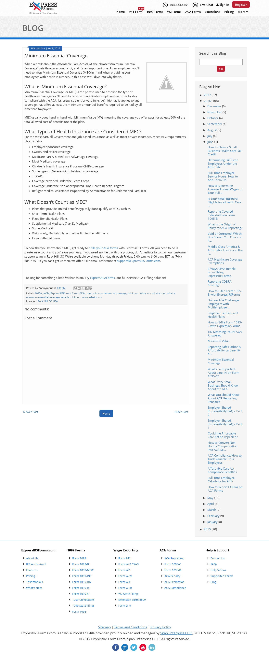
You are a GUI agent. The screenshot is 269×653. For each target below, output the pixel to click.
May (210, 498)
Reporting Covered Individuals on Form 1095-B (221, 214)
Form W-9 (124, 605)
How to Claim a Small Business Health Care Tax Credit (224, 150)
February (213, 516)
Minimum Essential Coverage (221, 361)
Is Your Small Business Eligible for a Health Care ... (224, 202)
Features (32, 570)
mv (149, 293)
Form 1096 (79, 611)
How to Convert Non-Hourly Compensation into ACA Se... (222, 446)
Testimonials (34, 582)
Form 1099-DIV (81, 582)
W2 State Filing (128, 594)
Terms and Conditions (130, 627)
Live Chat (206, 5)
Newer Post (30, 412)
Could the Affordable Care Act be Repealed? (222, 435)
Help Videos (218, 570)
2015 (208, 529)
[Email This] (75, 288)
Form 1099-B (80, 564)
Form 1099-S (80, 594)
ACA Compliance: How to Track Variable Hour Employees (225, 458)
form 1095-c (79, 293)
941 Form (135, 12)
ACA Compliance (175, 588)
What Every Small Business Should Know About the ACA (223, 385)
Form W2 (124, 570)
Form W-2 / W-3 (128, 564)
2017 (208, 95)
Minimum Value (218, 341)
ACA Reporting (174, 558)
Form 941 (124, 558)
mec (89, 293)
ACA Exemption (174, 582)
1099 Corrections (83, 600)
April (211, 504)
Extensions (212, 12)
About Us (32, 558)
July (210, 136)
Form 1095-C (172, 564)
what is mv (95, 297)
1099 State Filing (83, 605)
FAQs (214, 564)
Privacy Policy (160, 627)
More (242, 12)
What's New (34, 588)
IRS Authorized (36, 564)
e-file (46, 293)
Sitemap (104, 627)
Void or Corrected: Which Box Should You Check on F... (225, 237)
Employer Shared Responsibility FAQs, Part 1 (225, 424)
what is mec (159, 293)
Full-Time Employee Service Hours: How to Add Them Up (223, 176)
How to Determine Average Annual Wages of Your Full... (225, 189)
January (212, 522)
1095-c (38, 293)
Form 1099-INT (82, 576)
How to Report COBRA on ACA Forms (225, 488)
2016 (208, 101)
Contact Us (218, 558)
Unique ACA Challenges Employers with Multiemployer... (223, 303)
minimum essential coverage (109, 293)
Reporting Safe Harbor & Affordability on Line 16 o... (224, 350)
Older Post (181, 412)
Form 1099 (79, 558)
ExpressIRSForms (60, 293)
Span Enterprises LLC (176, 633)
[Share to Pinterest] (90, 288)
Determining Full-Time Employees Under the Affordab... (223, 163)
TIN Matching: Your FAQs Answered (225, 333)
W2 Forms (174, 12)
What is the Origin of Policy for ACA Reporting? (225, 226)
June (210, 142)
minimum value (137, 293)
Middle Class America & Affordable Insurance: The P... (225, 250)
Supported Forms (222, 576)
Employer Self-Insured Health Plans (223, 315)
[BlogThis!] (79, 288)
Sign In (224, 5)
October (213, 118)
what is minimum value (74, 297)
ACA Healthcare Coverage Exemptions (225, 261)
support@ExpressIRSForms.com (138, 261)
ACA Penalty (172, 576)
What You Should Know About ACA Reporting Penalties (223, 398)
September (215, 124)
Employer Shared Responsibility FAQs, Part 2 (225, 411)
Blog (213, 582)
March (212, 510)
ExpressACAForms (102, 278)
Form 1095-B (172, 570)
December (214, 106)
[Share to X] (83, 288)
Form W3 (124, 582)
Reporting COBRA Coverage (220, 283)
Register (241, 5)
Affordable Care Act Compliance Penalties (222, 470)
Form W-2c (125, 576)
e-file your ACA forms (103, 248)
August (212, 130)
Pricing (229, 12)
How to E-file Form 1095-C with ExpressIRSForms (225, 324)
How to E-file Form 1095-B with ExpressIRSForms (225, 292)
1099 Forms (155, 12)
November (215, 112)
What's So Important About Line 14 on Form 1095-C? (223, 372)
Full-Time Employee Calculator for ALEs (221, 479)
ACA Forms (193, 12)
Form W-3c (125, 588)
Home (120, 12)
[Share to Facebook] (87, 288)
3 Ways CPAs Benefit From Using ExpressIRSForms (222, 272)
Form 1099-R (80, 588)
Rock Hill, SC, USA (48, 301)
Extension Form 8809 (132, 600)
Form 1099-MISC (83, 570)
